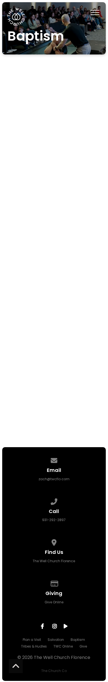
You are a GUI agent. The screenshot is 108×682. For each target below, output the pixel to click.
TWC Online (63, 646)
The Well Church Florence (54, 561)
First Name (21, 260)
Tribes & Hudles (34, 646)
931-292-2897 (54, 519)
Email (15, 320)
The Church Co (54, 670)
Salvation (56, 639)
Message (19, 350)
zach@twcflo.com (54, 479)
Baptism (78, 639)
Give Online (54, 602)
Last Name (21, 290)
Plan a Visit (32, 639)
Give (83, 646)
